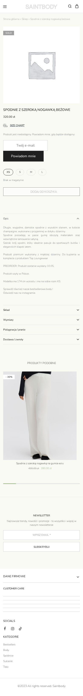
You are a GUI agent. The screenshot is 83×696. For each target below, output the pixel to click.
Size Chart (17, 125)
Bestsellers (9, 644)
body (49, 289)
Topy (6, 666)
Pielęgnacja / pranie (14, 329)
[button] (8, 172)
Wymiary (8, 320)
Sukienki (8, 661)
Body (6, 650)
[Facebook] (5, 629)
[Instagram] (12, 629)
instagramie (28, 293)
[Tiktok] (20, 629)
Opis (6, 218)
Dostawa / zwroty (13, 339)
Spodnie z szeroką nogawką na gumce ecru (40, 463)
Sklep (25, 19)
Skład (6, 310)
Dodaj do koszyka (43, 192)
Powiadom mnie (23, 156)
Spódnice (8, 655)
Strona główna (11, 19)
